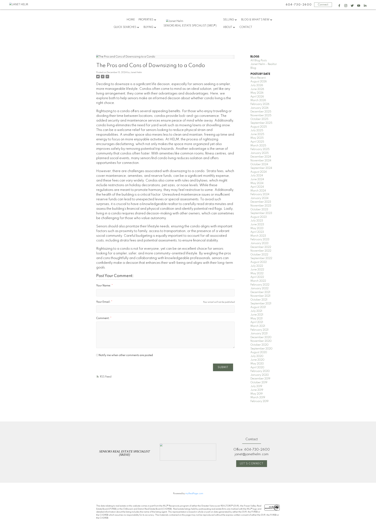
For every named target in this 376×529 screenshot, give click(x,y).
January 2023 (259, 243)
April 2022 (257, 277)
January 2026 (259, 108)
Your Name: (103, 285)
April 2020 (257, 367)
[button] (339, 5)
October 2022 (259, 254)
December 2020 (260, 337)
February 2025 (260, 149)
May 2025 (257, 138)
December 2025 (260, 111)
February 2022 (259, 284)
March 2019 (257, 397)
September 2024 (261, 168)
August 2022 (258, 262)
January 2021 (259, 333)
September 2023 (261, 213)
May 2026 (256, 93)
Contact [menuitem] (245, 27)
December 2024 (260, 156)
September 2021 (260, 303)
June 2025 (257, 134)
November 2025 (260, 115)
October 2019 (258, 382)
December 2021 (260, 292)
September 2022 (261, 258)
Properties (146, 19)
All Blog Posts (258, 60)
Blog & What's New (255, 19)
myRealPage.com (194, 494)
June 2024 (257, 179)
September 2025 (261, 123)
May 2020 (257, 363)
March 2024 (258, 190)
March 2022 (258, 281)
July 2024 (256, 175)
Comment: (103, 318)
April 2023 (257, 232)
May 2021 (256, 318)
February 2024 (259, 194)
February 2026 (259, 104)
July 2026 (256, 85)
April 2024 (257, 187)
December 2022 (260, 247)
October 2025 (259, 119)
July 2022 (256, 266)
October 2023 (259, 209)
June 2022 (257, 269)
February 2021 (259, 330)
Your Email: (103, 302)
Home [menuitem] (131, 19)
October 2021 (258, 299)
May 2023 (256, 228)
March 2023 (258, 236)
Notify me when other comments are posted (125, 355)
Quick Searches (125, 27)
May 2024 (256, 183)
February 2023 (259, 239)
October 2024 (259, 164)
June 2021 (256, 314)
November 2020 (261, 341)
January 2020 (259, 375)
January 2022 (259, 288)
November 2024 (260, 160)
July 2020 (256, 356)
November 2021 (260, 296)
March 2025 (258, 145)
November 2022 (260, 251)
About (227, 27)
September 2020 (261, 348)
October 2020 (259, 345)
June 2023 (257, 224)
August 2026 (258, 81)
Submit (223, 367)
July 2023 (256, 220)
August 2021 (258, 307)
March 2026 (258, 100)
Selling (228, 19)
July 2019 (256, 386)
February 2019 (259, 401)
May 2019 (256, 393)
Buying (148, 27)
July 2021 (256, 311)
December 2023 (260, 202)
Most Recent (258, 78)
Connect (323, 4)
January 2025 (259, 153)
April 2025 (257, 141)
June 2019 (256, 390)
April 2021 (256, 322)
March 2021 (257, 326)
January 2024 (259, 198)
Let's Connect (251, 463)
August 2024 (258, 172)
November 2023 (260, 205)
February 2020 (260, 371)
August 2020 (258, 352)
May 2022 (256, 273)
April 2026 (257, 96)
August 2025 (258, 126)
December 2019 (260, 378)
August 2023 (258, 217)
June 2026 (257, 89)
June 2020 (257, 360)
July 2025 (256, 130)
